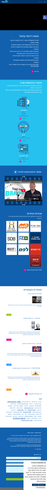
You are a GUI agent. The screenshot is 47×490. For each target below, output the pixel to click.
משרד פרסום (31, 410)
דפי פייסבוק (15, 416)
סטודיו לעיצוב (15, 405)
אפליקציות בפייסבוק (37, 420)
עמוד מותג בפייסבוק (37, 403)
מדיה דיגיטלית (12, 407)
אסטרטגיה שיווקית (31, 414)
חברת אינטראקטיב (28, 408)
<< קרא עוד (9, 314)
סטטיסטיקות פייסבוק (17, 414)
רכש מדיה (26, 405)
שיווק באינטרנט (27, 412)
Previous (2, 190)
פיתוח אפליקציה (9, 416)
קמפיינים (10, 414)
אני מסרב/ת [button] (35, 484)
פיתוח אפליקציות (9, 412)
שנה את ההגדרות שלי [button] (40, 487)
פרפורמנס (28, 418)
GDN (26, 410)
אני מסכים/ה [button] (42, 484)
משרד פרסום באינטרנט (27, 420)
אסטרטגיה (39, 416)
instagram (31, 405)
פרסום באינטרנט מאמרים (36, 412)
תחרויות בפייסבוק (20, 407)
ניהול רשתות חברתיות (17, 412)
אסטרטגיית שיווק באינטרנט (22, 403)
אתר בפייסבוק (21, 416)
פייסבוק (21, 405)
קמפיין (35, 416)
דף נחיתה (31, 403)
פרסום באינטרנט (19, 418)
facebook (10, 405)
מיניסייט (39, 401)
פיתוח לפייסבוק (13, 403)
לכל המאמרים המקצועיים (35, 394)
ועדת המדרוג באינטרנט (26, 401)
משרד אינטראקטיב (14, 402)
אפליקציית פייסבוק (37, 407)
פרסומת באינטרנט (29, 416)
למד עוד (38, 449)
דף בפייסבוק (13, 410)
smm (26, 414)
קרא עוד (36, 71)
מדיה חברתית (38, 410)
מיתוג (23, 414)
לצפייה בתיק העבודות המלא (34, 270)
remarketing (34, 418)
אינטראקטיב (20, 410)
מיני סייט (39, 418)
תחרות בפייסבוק (34, 401)
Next (45, 190)
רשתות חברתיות (38, 405)
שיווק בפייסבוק (38, 414)
